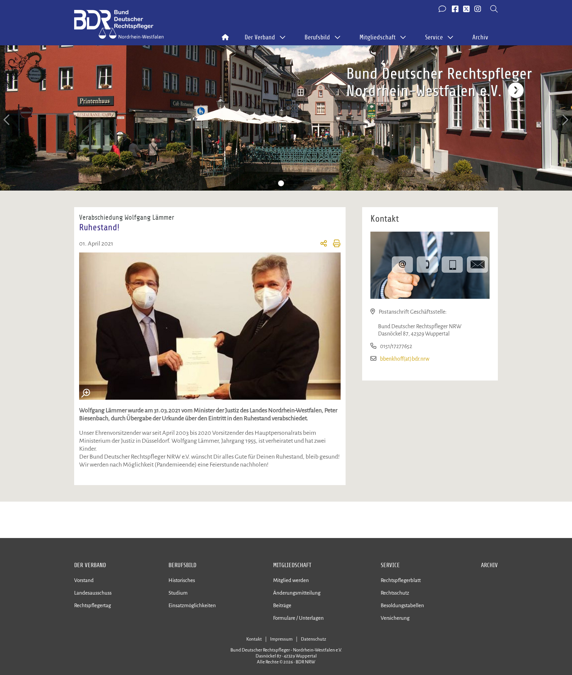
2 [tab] (281, 183)
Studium (178, 593)
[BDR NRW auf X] (466, 9)
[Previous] (7, 119)
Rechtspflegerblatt (401, 580)
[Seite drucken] (334, 244)
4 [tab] (301, 183)
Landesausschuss (93, 593)
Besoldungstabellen (402, 605)
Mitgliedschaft (292, 565)
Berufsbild (182, 565)
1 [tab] (271, 183)
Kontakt (254, 639)
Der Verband (90, 565)
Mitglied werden (291, 580)
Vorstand (84, 580)
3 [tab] (291, 183)
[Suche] (494, 9)
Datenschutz (313, 639)
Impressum (281, 639)
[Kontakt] (443, 9)
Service (390, 565)
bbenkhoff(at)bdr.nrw (404, 359)
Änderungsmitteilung (296, 593)
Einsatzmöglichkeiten (192, 605)
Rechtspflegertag (92, 605)
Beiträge (282, 605)
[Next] (565, 119)
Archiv (480, 37)
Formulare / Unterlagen (298, 618)
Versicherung (395, 618)
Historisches (181, 580)
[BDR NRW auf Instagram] (477, 9)
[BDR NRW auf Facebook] (455, 9)
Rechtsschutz (395, 593)
